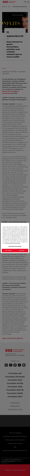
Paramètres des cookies (15, 246)
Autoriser (21, 250)
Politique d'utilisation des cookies (13, 243)
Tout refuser (8, 250)
